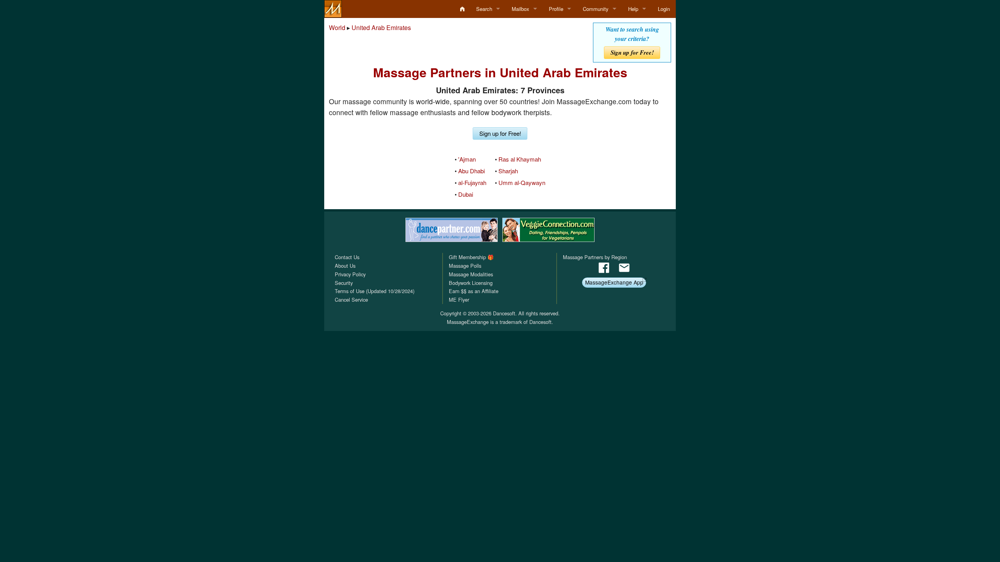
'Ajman (467, 159)
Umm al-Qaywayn (521, 182)
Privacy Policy (350, 274)
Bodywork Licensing (471, 282)
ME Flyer (459, 299)
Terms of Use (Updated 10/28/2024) (374, 291)
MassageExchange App (614, 282)
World (337, 27)
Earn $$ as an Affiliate (473, 291)
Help (633, 8)
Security (344, 282)
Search (484, 8)
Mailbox (520, 8)
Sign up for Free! (632, 52)
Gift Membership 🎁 (471, 257)
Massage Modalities (471, 274)
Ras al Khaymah (519, 159)
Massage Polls (465, 265)
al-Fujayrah (472, 182)
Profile (556, 8)
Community (596, 8)
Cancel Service (351, 299)
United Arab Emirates (381, 27)
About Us (345, 265)
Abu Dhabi (471, 171)
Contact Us (347, 257)
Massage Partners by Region (595, 257)
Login (664, 8)
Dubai (465, 194)
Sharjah (508, 171)
